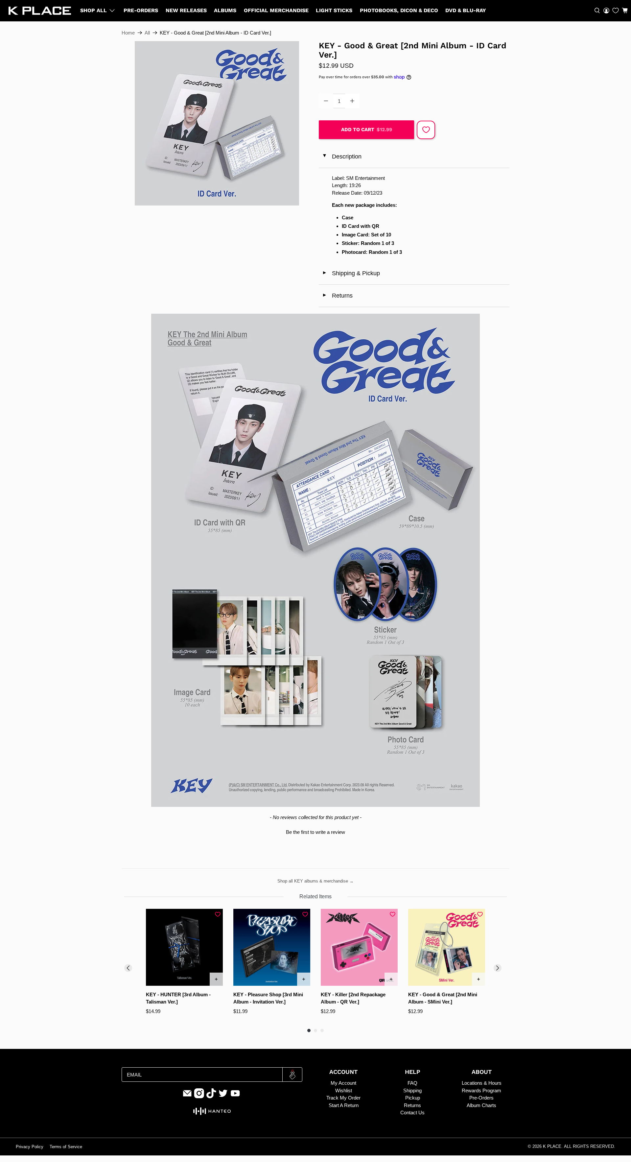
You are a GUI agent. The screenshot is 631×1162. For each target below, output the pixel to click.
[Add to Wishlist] (426, 130)
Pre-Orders (141, 10)
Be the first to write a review (315, 832)
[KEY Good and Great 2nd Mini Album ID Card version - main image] (217, 123)
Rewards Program (481, 1090)
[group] (184, 965)
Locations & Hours (482, 1083)
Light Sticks (334, 10)
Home (128, 32)
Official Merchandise (276, 10)
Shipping (412, 1090)
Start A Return (344, 1105)
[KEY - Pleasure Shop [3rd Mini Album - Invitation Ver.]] (271, 947)
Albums (225, 10)
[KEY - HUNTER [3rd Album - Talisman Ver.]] (184, 947)
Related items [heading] (315, 896)
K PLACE (552, 1146)
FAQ (412, 1083)
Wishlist (343, 1090)
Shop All (93, 10)
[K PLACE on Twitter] (223, 1096)
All (147, 32)
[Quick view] (216, 979)
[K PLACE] (40, 10)
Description (341, 156)
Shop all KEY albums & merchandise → (315, 881)
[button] (625, 10)
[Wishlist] (615, 10)
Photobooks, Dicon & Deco (399, 10)
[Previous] (128, 968)
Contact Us (412, 1112)
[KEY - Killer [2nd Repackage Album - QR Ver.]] (359, 947)
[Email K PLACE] (187, 1096)
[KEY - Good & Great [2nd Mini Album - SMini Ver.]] (446, 947)
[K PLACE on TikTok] (211, 1096)
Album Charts (481, 1105)
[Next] (498, 968)
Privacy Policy (29, 1147)
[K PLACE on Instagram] (199, 1096)
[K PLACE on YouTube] (235, 1096)
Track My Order (343, 1098)
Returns (337, 295)
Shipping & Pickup (351, 273)
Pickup (412, 1098)
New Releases (186, 10)
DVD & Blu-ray (465, 10)
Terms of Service (66, 1147)
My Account (343, 1083)
